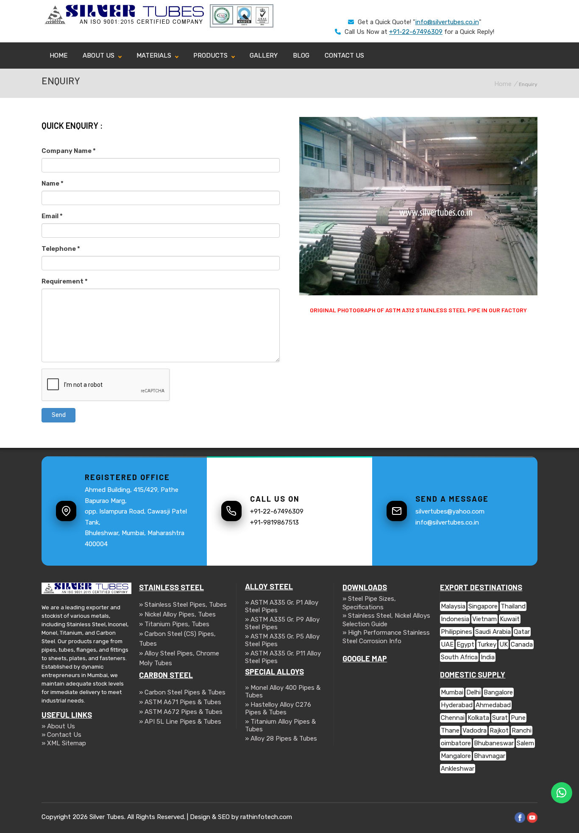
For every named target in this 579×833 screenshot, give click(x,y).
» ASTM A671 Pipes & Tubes (180, 702)
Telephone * (61, 249)
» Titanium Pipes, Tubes (174, 624)
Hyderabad (457, 705)
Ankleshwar (457, 768)
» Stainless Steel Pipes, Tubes (183, 604)
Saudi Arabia (493, 632)
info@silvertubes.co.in (447, 22)
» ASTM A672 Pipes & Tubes (181, 712)
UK (503, 644)
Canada (522, 644)
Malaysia (453, 606)
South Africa (459, 657)
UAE (447, 644)
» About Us (58, 726)
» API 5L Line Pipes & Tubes (180, 721)
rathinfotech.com (266, 817)
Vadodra (474, 730)
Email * (52, 216)
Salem (525, 743)
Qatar (522, 632)
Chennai (453, 718)
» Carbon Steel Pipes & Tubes (182, 692)
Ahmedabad (493, 705)
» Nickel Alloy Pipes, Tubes (177, 614)
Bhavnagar (489, 756)
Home (58, 55)
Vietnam (484, 619)
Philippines (456, 632)
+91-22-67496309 (416, 32)
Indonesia (455, 619)
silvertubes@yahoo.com (449, 511)
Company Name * (69, 151)
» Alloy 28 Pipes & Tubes (281, 738)
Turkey (486, 644)
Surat (500, 718)
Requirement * (65, 281)
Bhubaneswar (494, 743)
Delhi (473, 692)
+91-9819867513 (274, 522)
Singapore (483, 606)
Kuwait (510, 619)
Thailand (513, 606)
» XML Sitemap (64, 743)
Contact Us (344, 55)
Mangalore (456, 756)
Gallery (264, 55)
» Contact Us (61, 735)
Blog (301, 55)
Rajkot (499, 730)
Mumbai (452, 692)
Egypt (465, 644)
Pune (518, 718)
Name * (53, 183)
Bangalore (498, 692)
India (488, 657)
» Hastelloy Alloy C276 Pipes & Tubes (278, 708)
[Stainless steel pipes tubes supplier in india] (126, 23)
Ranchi (522, 730)
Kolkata (478, 718)
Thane (450, 730)
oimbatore (456, 743)
